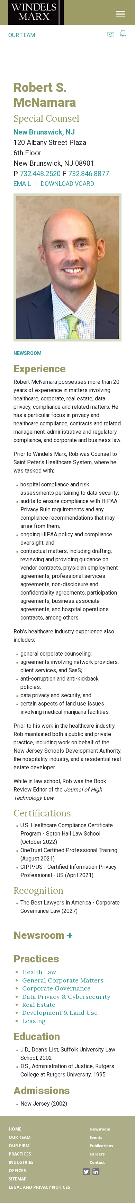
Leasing (34, 1021)
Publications (101, 1145)
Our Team (19, 1137)
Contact (97, 1162)
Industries (21, 1162)
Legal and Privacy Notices (39, 1187)
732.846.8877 (88, 174)
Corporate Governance (56, 988)
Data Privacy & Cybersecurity (66, 997)
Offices (17, 1171)
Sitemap (18, 1179)
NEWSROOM (28, 353)
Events (96, 1137)
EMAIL (22, 183)
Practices (20, 1154)
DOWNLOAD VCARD (67, 183)
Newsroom (100, 1129)
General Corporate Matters (63, 980)
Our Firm (19, 1146)
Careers (97, 1154)
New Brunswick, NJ (44, 132)
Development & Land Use (60, 1012)
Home (15, 1129)
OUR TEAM (21, 35)
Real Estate (38, 1005)
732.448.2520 (40, 174)
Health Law (39, 972)
